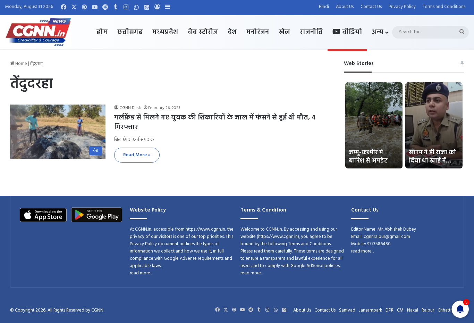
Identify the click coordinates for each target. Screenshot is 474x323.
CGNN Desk (130, 108)
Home (20, 63)
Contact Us (371, 6)
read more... (141, 273)
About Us (345, 6)
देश (232, 32)
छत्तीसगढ (130, 32)
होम (102, 32)
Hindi (324, 6)
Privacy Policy (402, 6)
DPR (389, 310)
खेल (284, 32)
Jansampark (370, 310)
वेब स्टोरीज (203, 32)
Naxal (412, 310)
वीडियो (351, 32)
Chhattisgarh (450, 310)
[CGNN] (38, 32)
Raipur (428, 310)
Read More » (137, 155)
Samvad (347, 310)
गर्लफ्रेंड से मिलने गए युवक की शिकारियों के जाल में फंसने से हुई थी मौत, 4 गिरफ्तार (215, 122)
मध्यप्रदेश (165, 32)
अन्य (377, 32)
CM (400, 310)
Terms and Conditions (444, 6)
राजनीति (311, 32)
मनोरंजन (257, 32)
